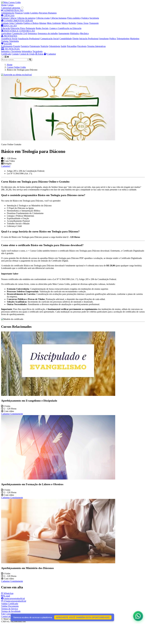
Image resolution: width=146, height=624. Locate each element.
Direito (75, 38)
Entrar (40, 54)
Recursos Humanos (48, 13)
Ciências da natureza (26, 18)
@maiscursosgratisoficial (14, 601)
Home (4, 5)
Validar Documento (10, 606)
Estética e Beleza (31, 23)
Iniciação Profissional (89, 38)
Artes (11, 23)
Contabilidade (65, 38)
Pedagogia (30, 28)
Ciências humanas (58, 18)
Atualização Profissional (29, 38)
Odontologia (54, 46)
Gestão (26, 13)
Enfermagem (7, 46)
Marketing (134, 38)
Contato (15, 54)
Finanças (19, 13)
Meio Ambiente (54, 23)
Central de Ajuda (27, 54)
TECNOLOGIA (12, 49)
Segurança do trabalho (48, 33)
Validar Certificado (9, 603)
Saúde (63, 46)
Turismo (5, 41)
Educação (5, 28)
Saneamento (63, 33)
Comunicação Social (49, 38)
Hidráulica (74, 33)
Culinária (19, 23)
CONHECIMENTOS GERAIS (18, 20)
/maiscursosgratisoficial (14, 598)
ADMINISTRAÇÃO (13, 10)
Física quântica (74, 18)
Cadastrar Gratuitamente (12, 414)
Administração (7, 13)
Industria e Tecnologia (11, 51)
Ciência (12, 18)
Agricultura (6, 33)
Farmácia (25, 46)
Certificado (6, 54)
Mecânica (84, 33)
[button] (4, 57)
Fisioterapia (35, 46)
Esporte (16, 46)
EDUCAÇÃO (10, 26)
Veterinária (14, 41)
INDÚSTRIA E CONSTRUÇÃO (19, 31)
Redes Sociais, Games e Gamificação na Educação (58, 28)
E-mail (6, 596)
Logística (34, 13)
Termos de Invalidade (11, 611)
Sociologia (94, 18)
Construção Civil (19, 33)
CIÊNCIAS (8, 15)
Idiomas (42, 23)
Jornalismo (104, 38)
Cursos (10, 5)
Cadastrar (51, 54)
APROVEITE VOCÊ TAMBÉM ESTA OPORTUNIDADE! (83, 617)
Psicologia (82, 46)
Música (64, 23)
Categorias (6, 8)
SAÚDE (7, 43)
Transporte (94, 23)
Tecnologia (37, 51)
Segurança (32, 33)
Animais (5, 23)
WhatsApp (8, 593)
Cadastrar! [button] (5, 166)
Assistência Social (9, 38)
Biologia (5, 18)
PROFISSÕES (10, 36)
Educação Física (18, 28)
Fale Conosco (7, 614)
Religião (72, 23)
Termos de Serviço (9, 608)
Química (85, 18)
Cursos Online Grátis (16, 67)
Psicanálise (72, 46)
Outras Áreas (83, 23)
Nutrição (44, 46)
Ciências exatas (43, 18)
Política (112, 38)
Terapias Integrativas (96, 46)
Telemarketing (123, 38)
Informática (27, 51)
